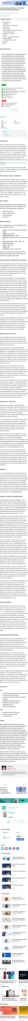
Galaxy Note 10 (10, 152)
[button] (14, 110)
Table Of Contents (6, 19)
